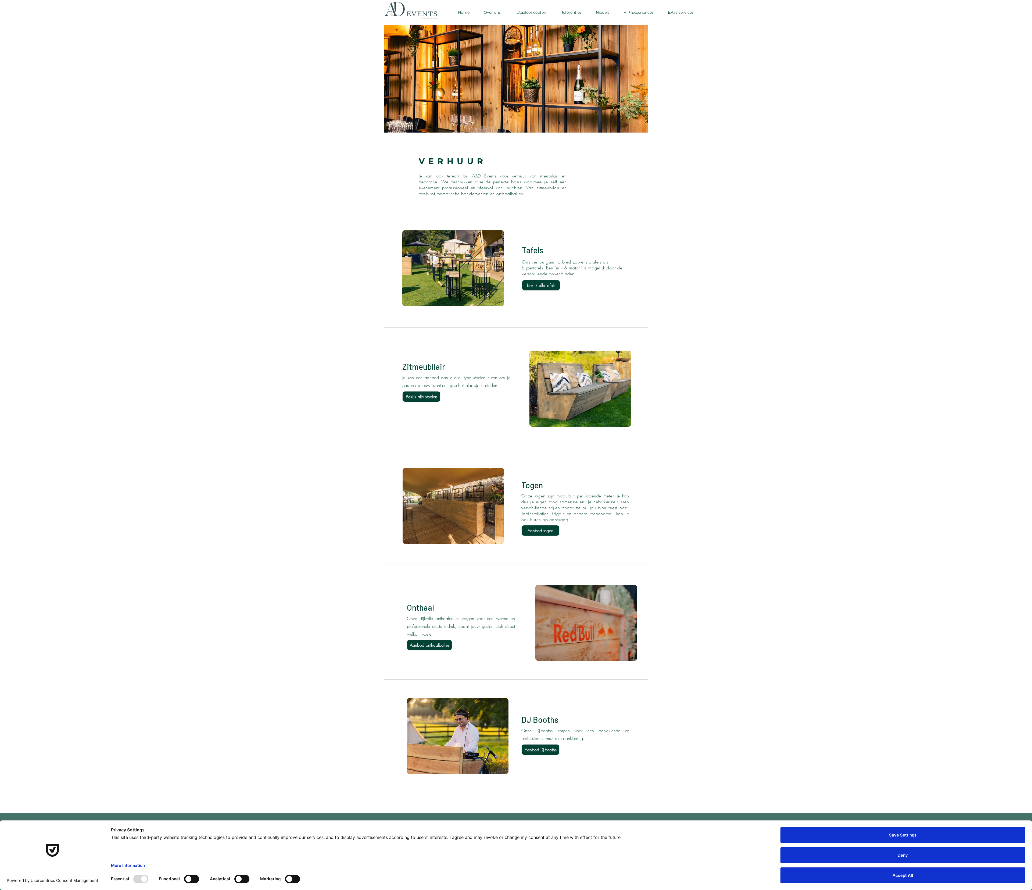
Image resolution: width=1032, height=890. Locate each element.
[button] (681, 12)
